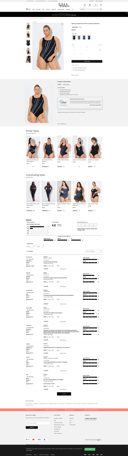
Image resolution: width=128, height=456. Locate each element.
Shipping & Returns (75, 65)
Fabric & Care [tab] (66, 84)
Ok (90, 449)
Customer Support (58, 418)
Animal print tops (77, 403)
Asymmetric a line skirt (92, 403)
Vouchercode (57, 429)
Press (70, 420)
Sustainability (72, 424)
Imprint (35, 454)
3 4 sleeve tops (68, 403)
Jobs (70, 422)
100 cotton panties (43, 403)
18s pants (84, 403)
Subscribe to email (58, 422)
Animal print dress (53, 403)
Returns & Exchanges (44, 454)
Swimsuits (41, 18)
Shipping (53, 454)
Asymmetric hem (29, 405)
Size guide (100, 44)
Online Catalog (57, 427)
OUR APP (91, 1)
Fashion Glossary (58, 433)
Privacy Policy (29, 454)
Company (71, 418)
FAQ (55, 420)
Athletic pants (61, 403)
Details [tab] (59, 84)
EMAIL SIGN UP (99, 1)
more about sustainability (95, 105)
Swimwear (36, 18)
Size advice (56, 431)
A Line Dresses (29, 403)
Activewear (35, 403)
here (31, 450)
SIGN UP (32, 427)
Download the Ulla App (59, 424)
